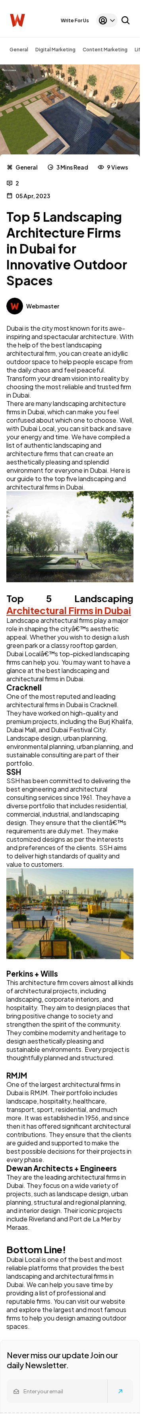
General (19, 50)
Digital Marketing (55, 50)
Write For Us (75, 20)
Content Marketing (105, 50)
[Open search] (125, 20)
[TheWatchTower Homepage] (17, 20)
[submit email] (120, 1391)
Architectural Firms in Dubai (68, 610)
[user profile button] (107, 20)
